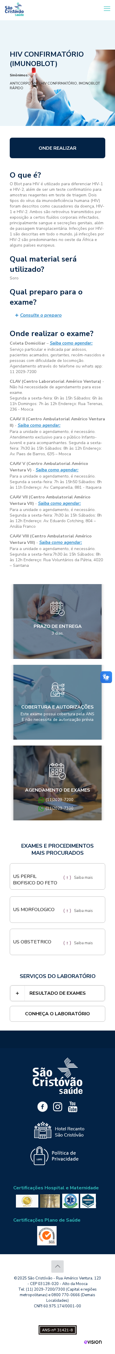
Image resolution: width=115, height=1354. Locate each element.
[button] (57, 315)
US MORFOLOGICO (34, 909)
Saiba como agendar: (71, 343)
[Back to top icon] (57, 1266)
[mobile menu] (107, 9)
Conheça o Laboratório (57, 1014)
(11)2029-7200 (59, 799)
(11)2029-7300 (59, 808)
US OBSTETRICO (32, 942)
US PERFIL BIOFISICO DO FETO (35, 879)
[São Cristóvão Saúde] (14, 8)
